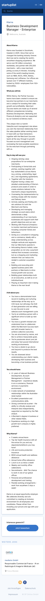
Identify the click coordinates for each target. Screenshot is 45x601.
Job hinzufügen (14, 588)
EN (41, 5)
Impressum (13, 594)
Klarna (10, 22)
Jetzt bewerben (22, 528)
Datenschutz (30, 588)
